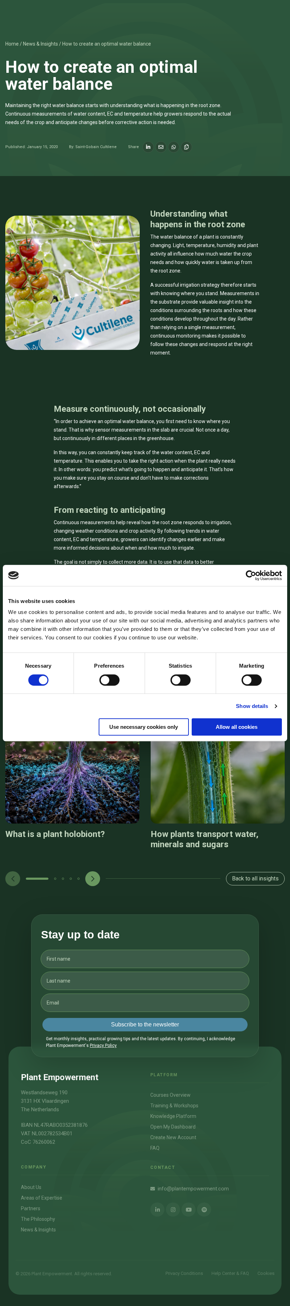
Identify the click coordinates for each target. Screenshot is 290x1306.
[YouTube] (188, 1209)
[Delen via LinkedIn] (148, 147)
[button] (37, 879)
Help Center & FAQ (230, 1273)
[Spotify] (204, 1209)
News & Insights (38, 1229)
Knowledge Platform (173, 1116)
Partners (30, 1208)
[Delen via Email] (161, 147)
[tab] (37, 879)
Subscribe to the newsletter (145, 1024)
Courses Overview (170, 1095)
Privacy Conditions (184, 1273)
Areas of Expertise (41, 1198)
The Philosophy (38, 1219)
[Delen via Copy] (186, 147)
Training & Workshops (174, 1105)
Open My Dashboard (173, 1127)
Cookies (265, 1273)
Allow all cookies (236, 727)
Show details (252, 706)
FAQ (155, 1148)
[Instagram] (173, 1209)
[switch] (109, 680)
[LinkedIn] (157, 1209)
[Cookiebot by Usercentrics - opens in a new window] (251, 575)
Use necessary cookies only (143, 727)
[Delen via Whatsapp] (173, 147)
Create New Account (173, 1137)
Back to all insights (255, 878)
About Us (31, 1187)
